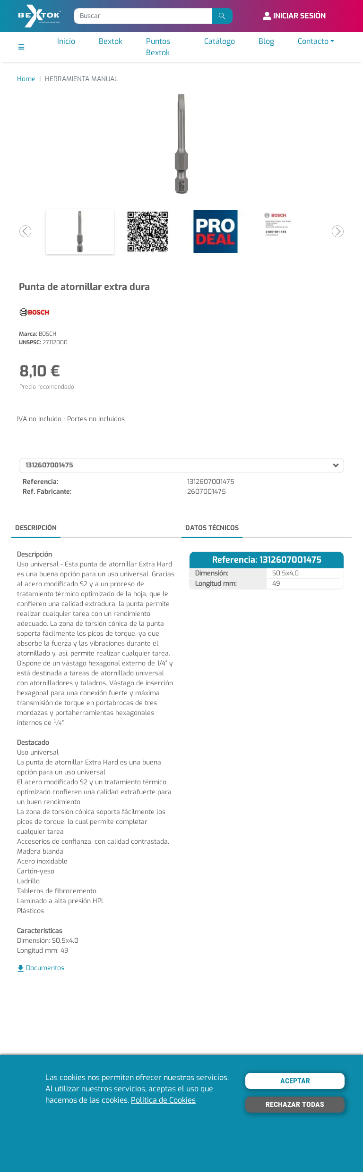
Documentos (45, 968)
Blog (266, 41)
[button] (25, 232)
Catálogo (219, 41)
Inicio (66, 41)
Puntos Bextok (158, 47)
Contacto (313, 41)
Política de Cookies (163, 1100)
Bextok (110, 41)
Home (26, 79)
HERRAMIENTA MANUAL (81, 79)
